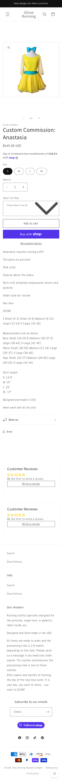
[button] (7, 14)
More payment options (31, 243)
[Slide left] (23, 118)
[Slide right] (39, 118)
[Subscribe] (47, 711)
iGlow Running (19, 768)
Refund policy (52, 767)
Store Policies (14, 561)
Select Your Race (11, 198)
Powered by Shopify (34, 768)
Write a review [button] (31, 484)
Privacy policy (33, 773)
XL (41, 171)
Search (10, 553)
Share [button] (9, 431)
